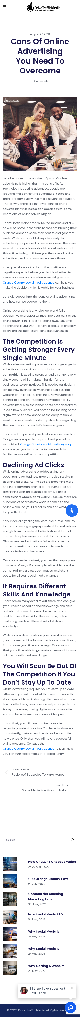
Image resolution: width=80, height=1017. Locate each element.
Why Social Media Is (43, 931)
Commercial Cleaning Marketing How (45, 896)
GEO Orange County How (48, 879)
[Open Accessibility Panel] (72, 510)
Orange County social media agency (28, 282)
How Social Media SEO (45, 914)
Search (72, 840)
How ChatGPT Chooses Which (52, 862)
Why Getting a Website (46, 966)
